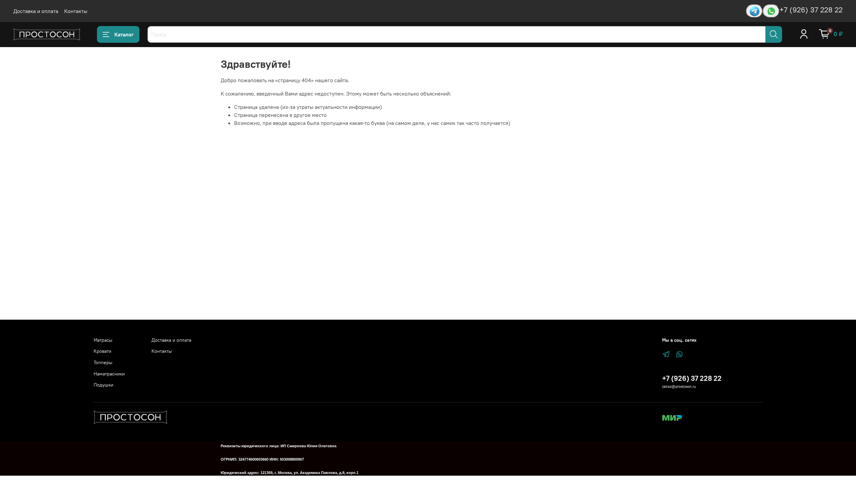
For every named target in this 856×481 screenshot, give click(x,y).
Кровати (102, 351)
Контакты (75, 11)
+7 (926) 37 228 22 (811, 9)
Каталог (124, 34)
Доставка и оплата (35, 11)
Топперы (103, 362)
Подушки (103, 385)
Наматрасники (109, 374)
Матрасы (103, 340)
